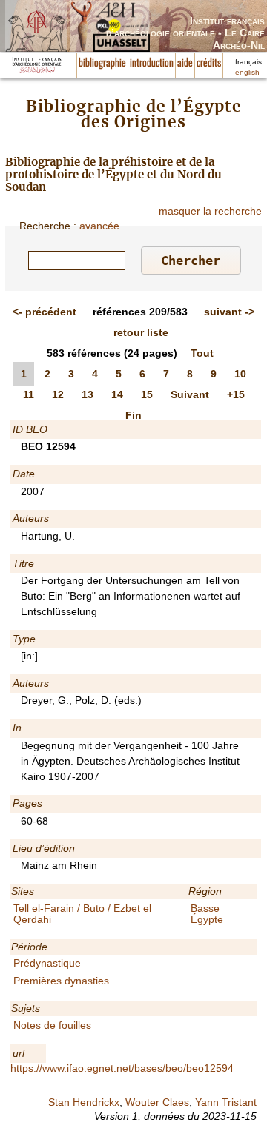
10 (240, 374)
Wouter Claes (157, 1102)
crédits (209, 63)
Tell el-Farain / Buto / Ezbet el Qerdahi (82, 913)
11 (28, 394)
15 (147, 394)
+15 (236, 394)
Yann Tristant (226, 1102)
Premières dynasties (61, 981)
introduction (152, 63)
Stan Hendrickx (83, 1102)
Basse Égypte (207, 913)
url (18, 1053)
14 (117, 394)
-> (229, 312)
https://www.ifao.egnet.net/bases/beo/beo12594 (122, 1068)
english (247, 72)
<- (44, 312)
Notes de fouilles (52, 1025)
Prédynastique (47, 963)
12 (58, 394)
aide (185, 63)
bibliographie (102, 63)
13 (87, 394)
